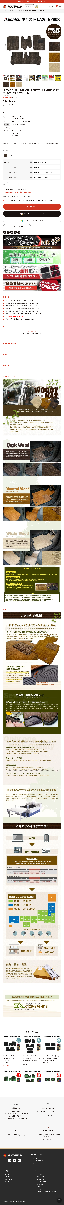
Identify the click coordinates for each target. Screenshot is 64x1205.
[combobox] (32, 155)
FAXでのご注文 (40, 1184)
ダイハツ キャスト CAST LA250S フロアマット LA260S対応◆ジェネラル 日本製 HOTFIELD (11, 1057)
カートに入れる (32, 207)
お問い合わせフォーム (10, 1136)
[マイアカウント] (49, 6)
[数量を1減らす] (9, 184)
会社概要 (35, 1163)
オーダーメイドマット (39, 1160)
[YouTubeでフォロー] (19, 1160)
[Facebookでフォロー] (14, 1160)
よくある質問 (28, 196)
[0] (56, 6)
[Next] (58, 45)
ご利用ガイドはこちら (47, 1115)
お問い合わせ (40, 1174)
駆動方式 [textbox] (18, 162)
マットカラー (6, 150)
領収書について (41, 1179)
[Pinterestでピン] (15, 232)
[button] (7, 98)
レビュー (35, 1165)
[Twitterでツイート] (4, 232)
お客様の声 (8, 1177)
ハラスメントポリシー (42, 1189)
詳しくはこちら (47, 1140)
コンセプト (36, 1158)
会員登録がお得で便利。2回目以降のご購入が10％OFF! (32, 1)
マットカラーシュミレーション (33, 214)
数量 (4, 184)
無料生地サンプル (41, 1181)
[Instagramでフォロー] (9, 1160)
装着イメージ (8, 1179)
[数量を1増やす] (16, 184)
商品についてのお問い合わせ (11, 196)
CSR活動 (7, 1181)
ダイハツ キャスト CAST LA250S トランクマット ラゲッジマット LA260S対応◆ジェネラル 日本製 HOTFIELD (51, 1057)
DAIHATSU (11, 10)
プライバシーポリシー (42, 1186)
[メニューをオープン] (60, 6)
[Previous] (5, 45)
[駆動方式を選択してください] (31, 162)
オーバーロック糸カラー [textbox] (18, 167)
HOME (4, 10)
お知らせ (7, 1174)
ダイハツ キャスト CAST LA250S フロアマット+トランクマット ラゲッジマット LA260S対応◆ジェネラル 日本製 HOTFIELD (31, 1058)
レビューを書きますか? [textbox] (18, 177)
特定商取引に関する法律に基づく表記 (46, 1191)
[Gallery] (32, 52)
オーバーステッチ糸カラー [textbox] (18, 172)
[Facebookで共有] (8, 232)
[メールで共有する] (18, 232)
